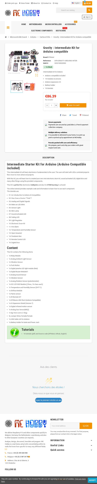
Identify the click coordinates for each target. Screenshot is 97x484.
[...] (6, 449)
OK (87, 426)
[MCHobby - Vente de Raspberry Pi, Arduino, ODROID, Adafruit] (22, 13)
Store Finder (24, 3)
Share (64, 115)
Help (55, 3)
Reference (47, 61)
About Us (36, 3)
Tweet (74, 115)
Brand (45, 57)
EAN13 (45, 63)
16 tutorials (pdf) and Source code (35, 334)
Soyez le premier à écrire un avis (48, 400)
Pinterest (85, 115)
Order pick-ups (11, 3)
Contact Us (47, 3)
